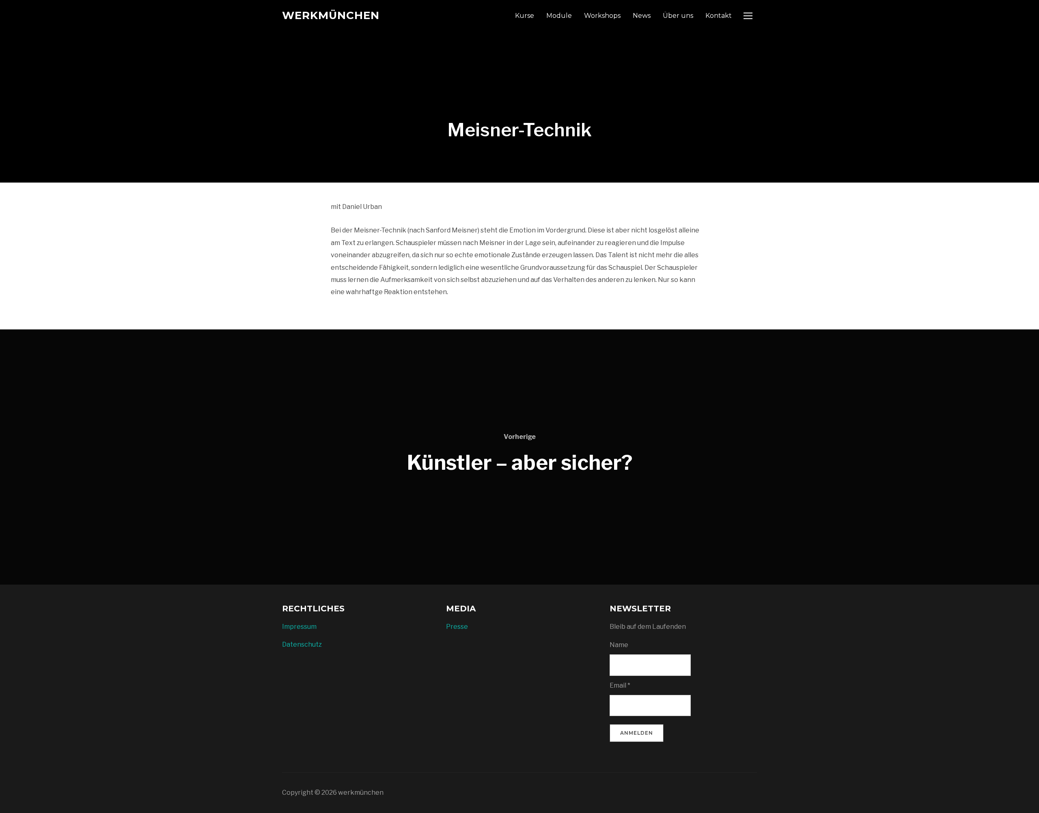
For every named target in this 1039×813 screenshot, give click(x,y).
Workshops (602, 15)
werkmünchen (330, 15)
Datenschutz (302, 644)
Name (619, 645)
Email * (620, 685)
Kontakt (718, 15)
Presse (457, 626)
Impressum (299, 626)
